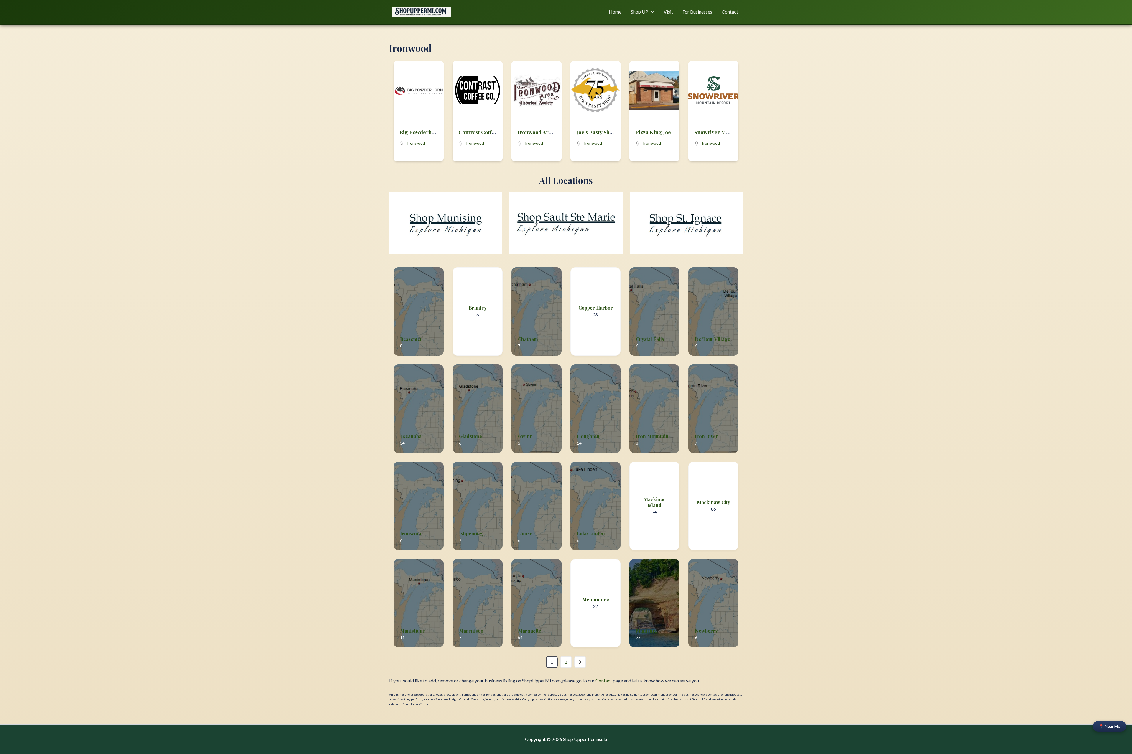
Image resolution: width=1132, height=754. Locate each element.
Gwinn (525, 436)
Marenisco (471, 631)
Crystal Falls (650, 339)
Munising (646, 631)
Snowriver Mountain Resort (728, 132)
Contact (730, 11)
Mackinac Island (655, 502)
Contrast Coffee (478, 132)
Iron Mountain (652, 436)
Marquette (529, 631)
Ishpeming (471, 533)
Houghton (588, 436)
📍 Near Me (1109, 726)
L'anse (525, 533)
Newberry (706, 631)
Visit (668, 11)
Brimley (478, 308)
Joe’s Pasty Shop (596, 132)
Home (615, 11)
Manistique (412, 631)
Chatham (528, 339)
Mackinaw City (713, 502)
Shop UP (639, 11)
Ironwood (416, 143)
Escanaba (411, 436)
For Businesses (697, 11)
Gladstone (470, 436)
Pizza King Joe (653, 132)
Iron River (706, 436)
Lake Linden (591, 533)
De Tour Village (712, 339)
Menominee (595, 599)
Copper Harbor (595, 308)
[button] (651, 12)
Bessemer (411, 339)
